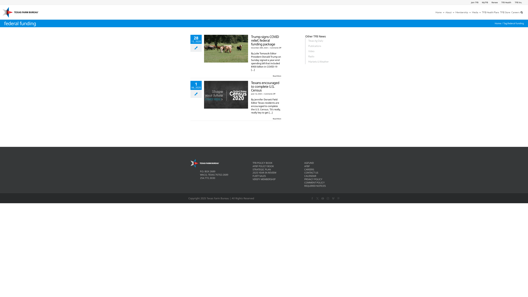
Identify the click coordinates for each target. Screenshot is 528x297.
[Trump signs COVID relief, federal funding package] (226, 49)
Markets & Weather (318, 61)
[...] (253, 69)
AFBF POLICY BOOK (263, 166)
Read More (277, 76)
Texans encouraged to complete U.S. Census (265, 86)
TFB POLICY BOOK (262, 162)
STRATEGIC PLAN (262, 169)
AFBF (307, 166)
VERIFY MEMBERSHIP (264, 179)
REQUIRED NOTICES (315, 185)
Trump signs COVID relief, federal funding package (265, 40)
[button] (522, 12)
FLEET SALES (259, 176)
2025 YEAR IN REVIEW (264, 172)
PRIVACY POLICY (313, 179)
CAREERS (309, 169)
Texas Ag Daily (315, 40)
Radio (311, 56)
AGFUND (309, 162)
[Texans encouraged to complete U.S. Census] (226, 95)
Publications (314, 45)
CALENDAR (310, 176)
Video (311, 51)
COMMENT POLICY (314, 182)
